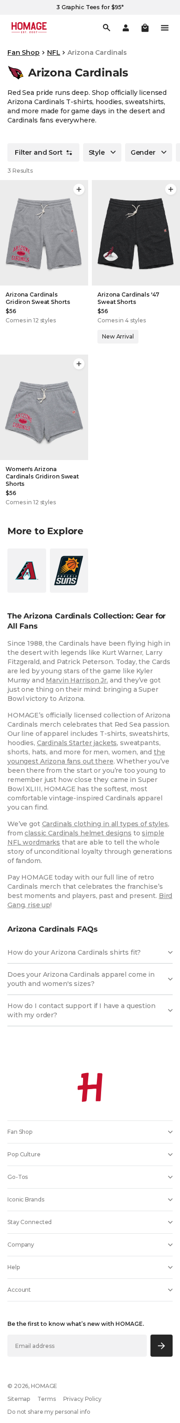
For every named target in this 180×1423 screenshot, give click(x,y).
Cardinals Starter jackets (77, 743)
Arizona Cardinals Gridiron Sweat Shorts (38, 298)
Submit (161, 1345)
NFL (53, 52)
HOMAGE (44, 1385)
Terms (46, 1398)
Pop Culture (24, 1154)
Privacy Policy (82, 1398)
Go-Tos (17, 1176)
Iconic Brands (25, 1199)
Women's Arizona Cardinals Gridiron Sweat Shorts (42, 476)
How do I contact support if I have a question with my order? (81, 1010)
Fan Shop (23, 52)
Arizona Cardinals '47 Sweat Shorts (128, 298)
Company (20, 1244)
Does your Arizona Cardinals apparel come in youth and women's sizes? (81, 979)
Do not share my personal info (48, 1411)
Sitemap (18, 1398)
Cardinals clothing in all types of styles (105, 824)
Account (19, 1289)
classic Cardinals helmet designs (78, 833)
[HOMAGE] (29, 28)
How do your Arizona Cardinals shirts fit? (74, 952)
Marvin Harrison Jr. (77, 680)
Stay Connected (29, 1222)
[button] (145, 27)
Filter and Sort (39, 152)
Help (13, 1267)
